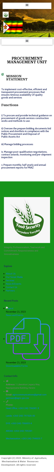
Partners (10, 290)
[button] (27, 5)
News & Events (13, 283)
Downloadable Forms (17, 365)
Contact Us (11, 287)
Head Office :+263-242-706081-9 (22, 408)
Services (10, 280)
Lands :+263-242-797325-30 (20, 415)
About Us (11, 273)
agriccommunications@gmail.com (29, 394)
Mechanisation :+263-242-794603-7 (24, 438)
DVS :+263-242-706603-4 (19, 423)
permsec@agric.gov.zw (17, 398)
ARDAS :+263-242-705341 (19, 431)
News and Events (14, 315)
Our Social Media (14, 277)
